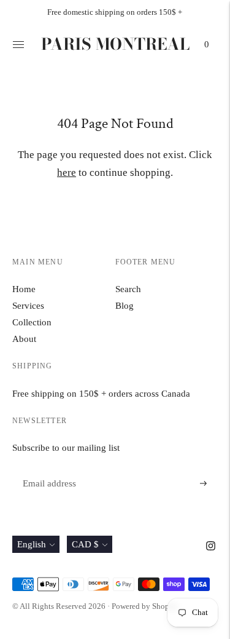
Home (24, 289)
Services (28, 306)
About (24, 339)
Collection (32, 322)
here (66, 172)
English (31, 544)
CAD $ (85, 544)
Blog (124, 306)
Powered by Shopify (145, 606)
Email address (48, 469)
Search (128, 289)
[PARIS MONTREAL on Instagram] (210, 547)
